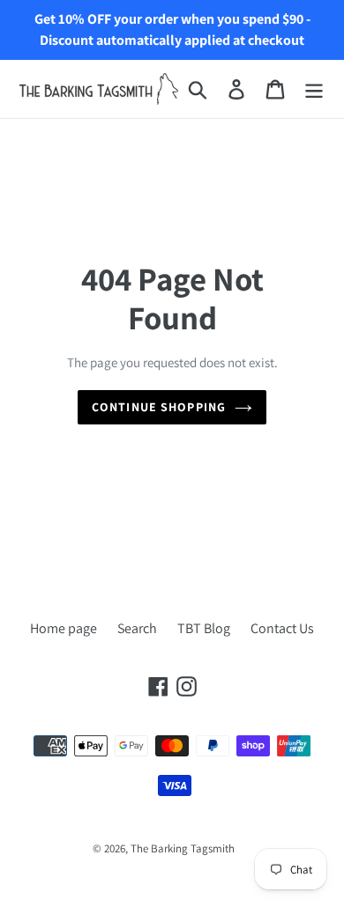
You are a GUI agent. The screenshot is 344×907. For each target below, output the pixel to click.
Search (137, 628)
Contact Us (282, 628)
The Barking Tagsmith (183, 848)
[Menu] (314, 89)
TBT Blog (203, 628)
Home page (63, 628)
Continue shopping (159, 407)
